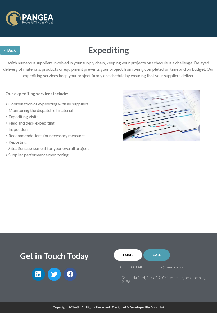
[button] (208, 16)
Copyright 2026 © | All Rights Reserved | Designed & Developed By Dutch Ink (109, 307)
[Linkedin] (38, 274)
